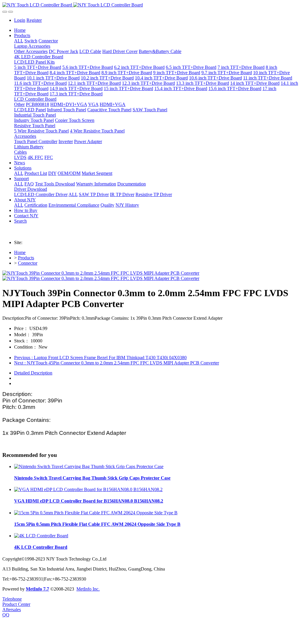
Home (20, 30)
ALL (18, 40)
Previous (100, 357)
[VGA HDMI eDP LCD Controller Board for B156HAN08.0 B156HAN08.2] (88, 489)
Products (26, 257)
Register (34, 20)
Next (116, 362)
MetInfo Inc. (88, 588)
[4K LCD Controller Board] (41, 535)
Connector (27, 263)
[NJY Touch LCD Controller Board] (150, 5)
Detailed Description (33, 372)
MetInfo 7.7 (37, 588)
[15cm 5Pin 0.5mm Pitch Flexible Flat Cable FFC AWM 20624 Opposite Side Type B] (96, 512)
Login (19, 20)
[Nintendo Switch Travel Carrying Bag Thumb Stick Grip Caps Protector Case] (88, 466)
